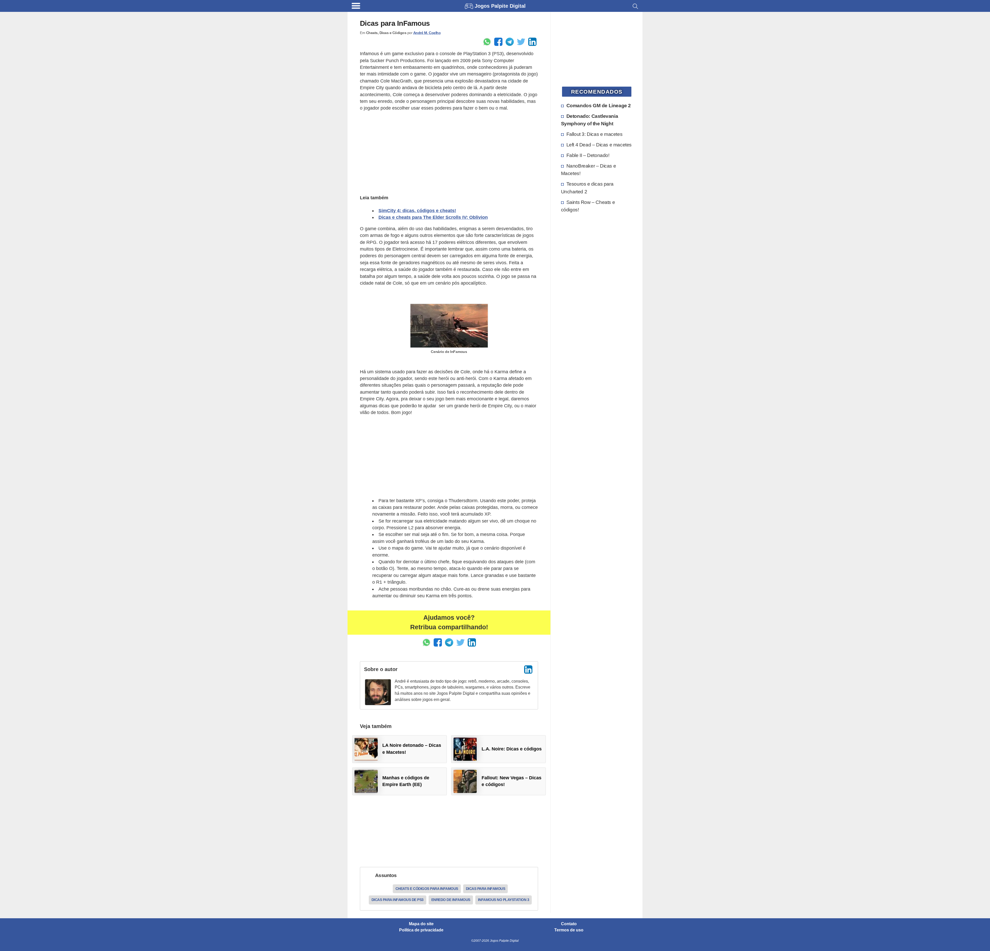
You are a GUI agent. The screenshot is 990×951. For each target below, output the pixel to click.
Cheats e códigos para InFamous (426, 889)
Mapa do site (421, 924)
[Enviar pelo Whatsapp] (487, 42)
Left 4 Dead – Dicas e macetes (599, 144)
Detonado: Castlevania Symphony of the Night (589, 119)
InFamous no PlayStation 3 (503, 900)
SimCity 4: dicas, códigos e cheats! (417, 210)
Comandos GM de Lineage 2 (598, 105)
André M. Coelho (427, 33)
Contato (569, 924)
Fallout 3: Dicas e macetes (594, 134)
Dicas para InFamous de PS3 (398, 900)
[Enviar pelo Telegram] (510, 42)
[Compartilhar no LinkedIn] (532, 42)
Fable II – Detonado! (587, 155)
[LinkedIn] (528, 669)
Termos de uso (568, 930)
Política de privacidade (421, 930)
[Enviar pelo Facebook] (498, 42)
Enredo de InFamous (450, 900)
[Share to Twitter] (521, 42)
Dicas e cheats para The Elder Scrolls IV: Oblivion (433, 217)
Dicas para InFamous (485, 889)
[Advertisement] (449, 152)
